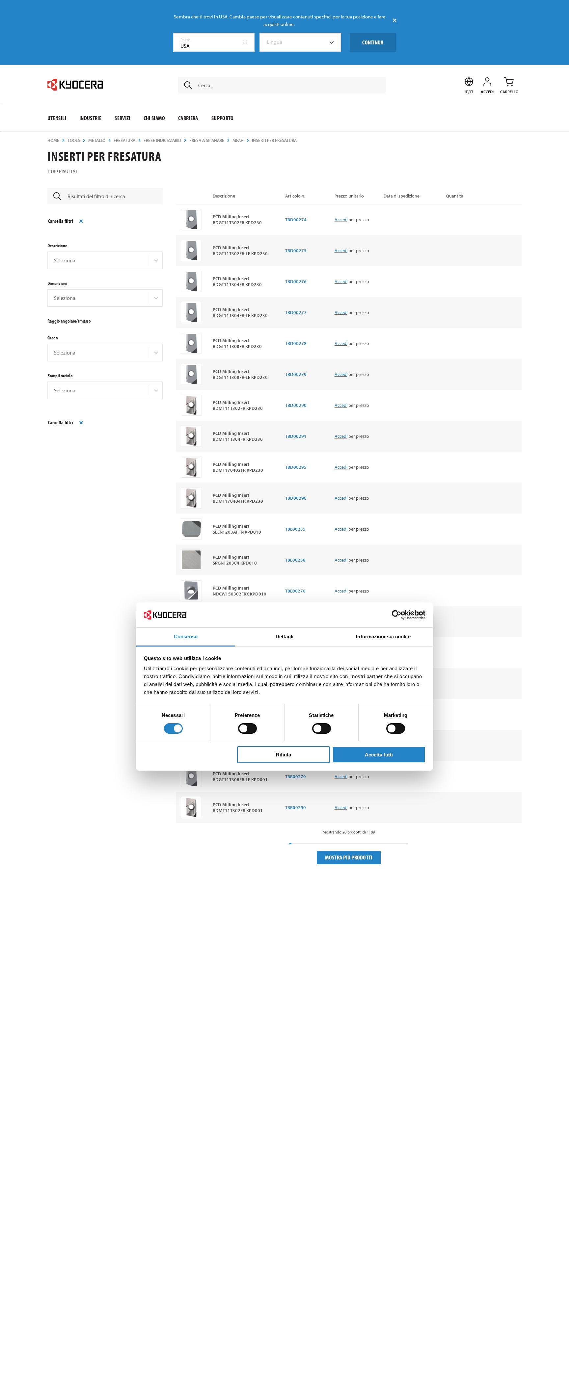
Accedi (341, 220)
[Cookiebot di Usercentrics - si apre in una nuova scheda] (396, 615)
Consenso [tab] (186, 636)
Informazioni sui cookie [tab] (383, 636)
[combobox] (214, 42)
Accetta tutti (379, 754)
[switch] (247, 728)
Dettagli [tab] (285, 636)
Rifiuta (283, 754)
